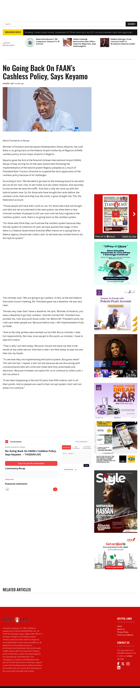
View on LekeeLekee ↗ (82, 441)
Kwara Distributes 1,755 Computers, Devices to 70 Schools (47, 41)
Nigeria (6, 83)
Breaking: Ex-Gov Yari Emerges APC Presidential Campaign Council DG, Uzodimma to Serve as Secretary (74, 32)
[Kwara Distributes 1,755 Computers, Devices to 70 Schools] (30, 42)
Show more (9, 479)
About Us (121, 629)
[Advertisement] (47, 415)
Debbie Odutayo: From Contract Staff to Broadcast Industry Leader (123, 41)
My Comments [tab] (76, 447)
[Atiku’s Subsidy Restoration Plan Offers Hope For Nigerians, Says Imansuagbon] (67, 42)
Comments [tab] (66, 447)
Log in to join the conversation (31, 463)
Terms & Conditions (125, 635)
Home (119, 626)
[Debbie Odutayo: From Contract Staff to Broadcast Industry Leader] (104, 42)
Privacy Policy (122, 632)
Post (86, 465)
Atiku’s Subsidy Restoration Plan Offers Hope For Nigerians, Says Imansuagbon (84, 42)
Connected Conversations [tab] (86, 447)
